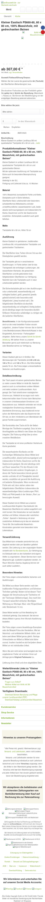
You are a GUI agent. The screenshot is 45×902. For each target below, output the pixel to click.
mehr (38, 143)
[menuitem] (6, 9)
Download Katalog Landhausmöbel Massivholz (23, 699)
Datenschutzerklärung (30, 857)
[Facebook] (43, 28)
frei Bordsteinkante (20, 550)
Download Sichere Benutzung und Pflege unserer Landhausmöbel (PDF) (19, 695)
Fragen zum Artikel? (12, 682)
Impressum (23, 866)
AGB (4, 866)
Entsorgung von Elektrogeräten (21, 852)
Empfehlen (15, 127)
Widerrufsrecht (35, 866)
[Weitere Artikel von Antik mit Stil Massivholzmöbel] (33, 33)
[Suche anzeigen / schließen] (22, 9)
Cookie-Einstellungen (12, 857)
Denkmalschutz (30, 870)
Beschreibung (7, 138)
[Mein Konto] (34, 9)
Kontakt (7, 861)
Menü (8, 9)
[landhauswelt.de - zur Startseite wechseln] (11, 3)
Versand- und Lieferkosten (14, 751)
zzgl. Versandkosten (15, 72)
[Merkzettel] (28, 9)
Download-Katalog (15, 870)
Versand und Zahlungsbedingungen (25, 861)
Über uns (12, 866)
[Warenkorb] (41, 9)
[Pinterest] (43, 32)
